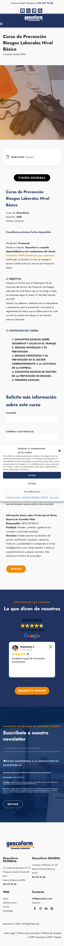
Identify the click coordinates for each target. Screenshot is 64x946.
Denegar (32, 483)
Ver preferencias (32, 491)
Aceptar (32, 475)
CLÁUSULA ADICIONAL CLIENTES (35, 497)
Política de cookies (13, 497)
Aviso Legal (54, 497)
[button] (59, 450)
